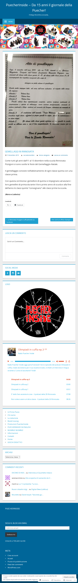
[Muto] (57, 361)
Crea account (13, 555)
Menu (10, 21)
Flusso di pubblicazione (17, 561)
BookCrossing (13, 421)
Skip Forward (69, 361)
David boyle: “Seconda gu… (32, 495)
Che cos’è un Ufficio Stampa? (60, 220)
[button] (39, 379)
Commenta (65, 256)
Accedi (10, 558)
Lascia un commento (61, 155)
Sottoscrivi (11, 534)
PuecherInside (12, 508)
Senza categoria (44, 155)
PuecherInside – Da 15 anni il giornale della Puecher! (39, 7)
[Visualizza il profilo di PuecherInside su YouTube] (18, 273)
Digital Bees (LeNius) (39, 489)
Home (10, 439)
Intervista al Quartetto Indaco (40, 473)
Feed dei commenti (15, 564)
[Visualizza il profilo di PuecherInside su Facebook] (7, 273)
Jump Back (66, 361)
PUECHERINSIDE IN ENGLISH (19, 427)
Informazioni (13, 433)
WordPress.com (14, 567)
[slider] (61, 361)
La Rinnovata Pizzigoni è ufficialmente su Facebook (20, 221)
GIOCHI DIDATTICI (15, 442)
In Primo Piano (13, 412)
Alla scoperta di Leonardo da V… (38, 478)
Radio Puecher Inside (26, 353)
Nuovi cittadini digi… (20, 489)
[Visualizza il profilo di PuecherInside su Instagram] (13, 273)
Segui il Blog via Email (16, 523)
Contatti (11, 436)
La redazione (13, 418)
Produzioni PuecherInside (18, 424)
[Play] (8, 361)
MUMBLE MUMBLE (15, 430)
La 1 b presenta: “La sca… (29, 484)
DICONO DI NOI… (19, 473)
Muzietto (15, 495)
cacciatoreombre (28, 155)
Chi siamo (12, 415)
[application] (39, 361)
